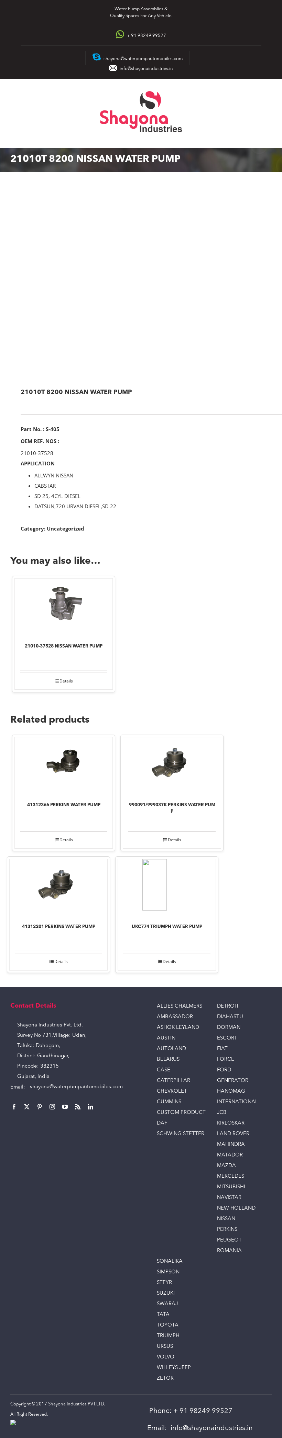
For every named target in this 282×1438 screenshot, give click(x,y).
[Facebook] (14, 1106)
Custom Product (181, 1112)
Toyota (167, 1325)
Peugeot (229, 1240)
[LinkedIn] (90, 1106)
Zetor (165, 1378)
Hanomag (231, 1091)
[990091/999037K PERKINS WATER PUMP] (172, 764)
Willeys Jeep (174, 1367)
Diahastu (230, 1017)
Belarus (168, 1059)
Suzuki (166, 1293)
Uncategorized (65, 528)
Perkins (227, 1229)
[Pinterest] (39, 1106)
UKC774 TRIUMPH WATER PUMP (167, 927)
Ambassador (175, 1017)
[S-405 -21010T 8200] (141, 281)
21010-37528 (37, 453)
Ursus (165, 1346)
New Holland (236, 1208)
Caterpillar (173, 1080)
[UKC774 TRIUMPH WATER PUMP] (167, 886)
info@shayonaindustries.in (146, 69)
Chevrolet (172, 1091)
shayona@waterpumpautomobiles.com (76, 1087)
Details (66, 681)
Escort (227, 1038)
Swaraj (167, 1304)
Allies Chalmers (179, 1006)
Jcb (222, 1112)
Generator (232, 1080)
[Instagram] (52, 1106)
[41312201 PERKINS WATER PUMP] (58, 886)
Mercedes (230, 1176)
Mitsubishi (231, 1187)
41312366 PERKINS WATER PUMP (63, 805)
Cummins (169, 1102)
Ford (224, 1070)
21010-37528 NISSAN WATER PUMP (63, 646)
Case (163, 1070)
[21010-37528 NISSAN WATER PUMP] (63, 606)
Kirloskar (231, 1123)
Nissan (226, 1219)
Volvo (165, 1357)
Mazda (226, 1165)
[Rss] (77, 1106)
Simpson (168, 1272)
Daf (162, 1123)
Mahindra (231, 1144)
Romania (229, 1250)
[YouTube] (65, 1106)
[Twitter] (27, 1106)
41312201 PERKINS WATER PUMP (58, 927)
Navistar (229, 1197)
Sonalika (170, 1261)
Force (225, 1059)
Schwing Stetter (180, 1134)
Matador (230, 1155)
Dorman (228, 1027)
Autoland (171, 1048)
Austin (166, 1038)
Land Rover (233, 1134)
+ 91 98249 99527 (202, 1411)
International (237, 1102)
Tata (163, 1314)
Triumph (168, 1336)
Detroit (228, 1006)
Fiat (222, 1048)
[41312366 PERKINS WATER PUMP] (63, 764)
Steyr (164, 1282)
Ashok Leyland (178, 1027)
